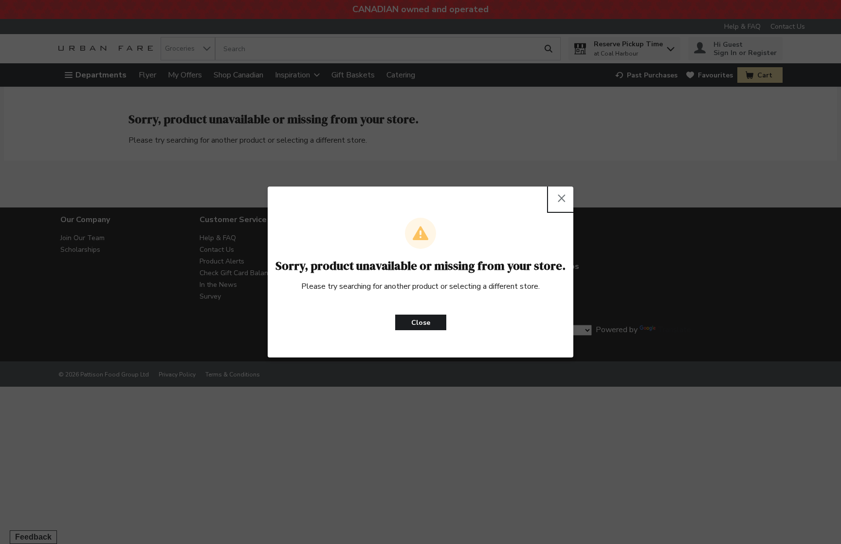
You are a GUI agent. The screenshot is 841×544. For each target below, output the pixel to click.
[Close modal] (561, 198)
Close (420, 322)
